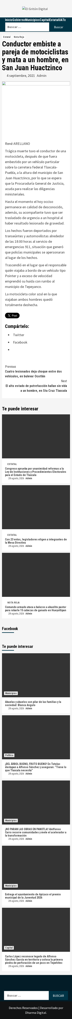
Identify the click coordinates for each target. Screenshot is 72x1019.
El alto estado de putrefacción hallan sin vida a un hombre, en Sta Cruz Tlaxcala (36, 386)
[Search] (36, 20)
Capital (9, 947)
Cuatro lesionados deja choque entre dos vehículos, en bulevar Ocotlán (33, 371)
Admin (41, 75)
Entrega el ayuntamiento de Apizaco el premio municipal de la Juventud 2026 (33, 896)
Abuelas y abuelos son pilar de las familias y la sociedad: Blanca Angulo (33, 703)
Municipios (11, 693)
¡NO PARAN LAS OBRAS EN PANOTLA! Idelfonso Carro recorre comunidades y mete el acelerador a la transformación (35, 832)
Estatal (6, 37)
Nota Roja (19, 37)
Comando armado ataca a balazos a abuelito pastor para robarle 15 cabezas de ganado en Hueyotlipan (35, 608)
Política (9, 755)
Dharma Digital (35, 1013)
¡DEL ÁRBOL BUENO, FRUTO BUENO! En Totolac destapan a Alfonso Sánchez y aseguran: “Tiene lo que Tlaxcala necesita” (35, 767)
